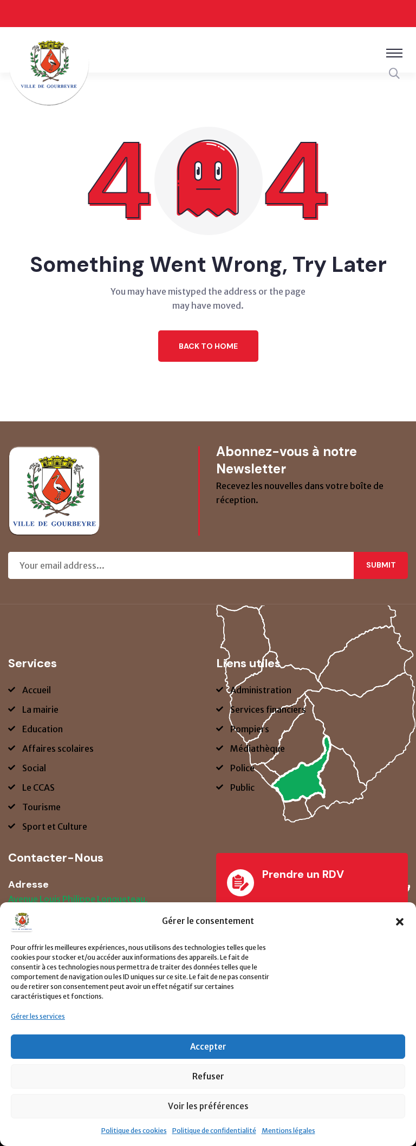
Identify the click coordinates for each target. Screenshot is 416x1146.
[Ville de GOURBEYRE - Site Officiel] (48, 72)
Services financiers (268, 709)
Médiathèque (257, 748)
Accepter (208, 1046)
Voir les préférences (208, 1106)
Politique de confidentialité (214, 1131)
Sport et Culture (54, 826)
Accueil (36, 690)
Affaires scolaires (58, 748)
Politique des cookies (134, 1131)
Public (242, 787)
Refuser (208, 1076)
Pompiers (249, 729)
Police (242, 768)
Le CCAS (38, 787)
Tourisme (41, 807)
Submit (381, 565)
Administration (260, 690)
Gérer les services (38, 1016)
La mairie (40, 709)
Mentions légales (288, 1131)
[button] (399, 921)
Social (34, 768)
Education (42, 729)
